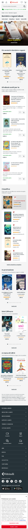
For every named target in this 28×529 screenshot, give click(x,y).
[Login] (6, 2)
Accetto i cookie (14, 526)
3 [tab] (10, 302)
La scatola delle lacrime (7, 71)
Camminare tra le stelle (21, 71)
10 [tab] (20, 302)
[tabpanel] (14, 33)
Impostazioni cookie (14, 523)
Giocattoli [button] (5, 460)
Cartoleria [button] (5, 464)
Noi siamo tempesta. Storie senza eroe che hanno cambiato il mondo (7, 376)
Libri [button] (3, 448)
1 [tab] (7, 302)
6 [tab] (14, 302)
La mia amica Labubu (17, 163)
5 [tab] (13, 302)
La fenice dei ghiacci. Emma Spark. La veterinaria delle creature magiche (17, 143)
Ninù (21, 334)
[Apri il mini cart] (25, 2)
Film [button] (3, 456)
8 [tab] (17, 302)
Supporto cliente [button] (6, 420)
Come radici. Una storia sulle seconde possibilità (18, 120)
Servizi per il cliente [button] (7, 412)
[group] (14, 9)
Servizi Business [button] (6, 416)
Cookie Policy (23, 520)
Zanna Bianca (21, 292)
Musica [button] (4, 452)
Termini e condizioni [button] (7, 424)
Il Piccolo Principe (21, 375)
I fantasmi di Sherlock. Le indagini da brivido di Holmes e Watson (18, 98)
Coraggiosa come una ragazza (7, 293)
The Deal (7, 334)
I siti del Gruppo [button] (6, 428)
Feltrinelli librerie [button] (6, 408)
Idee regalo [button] (5, 468)
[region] (14, 511)
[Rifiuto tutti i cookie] (26, 496)
